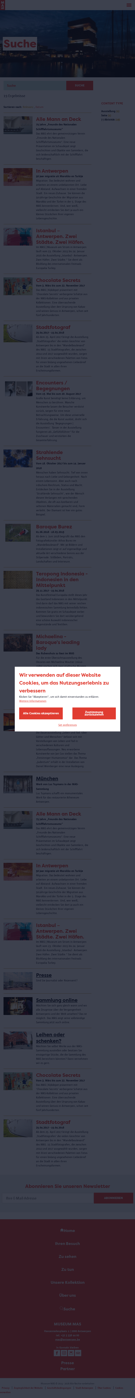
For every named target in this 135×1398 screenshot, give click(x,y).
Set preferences (67, 724)
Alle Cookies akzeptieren (41, 713)
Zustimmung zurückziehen (94, 713)
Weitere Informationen (32, 700)
